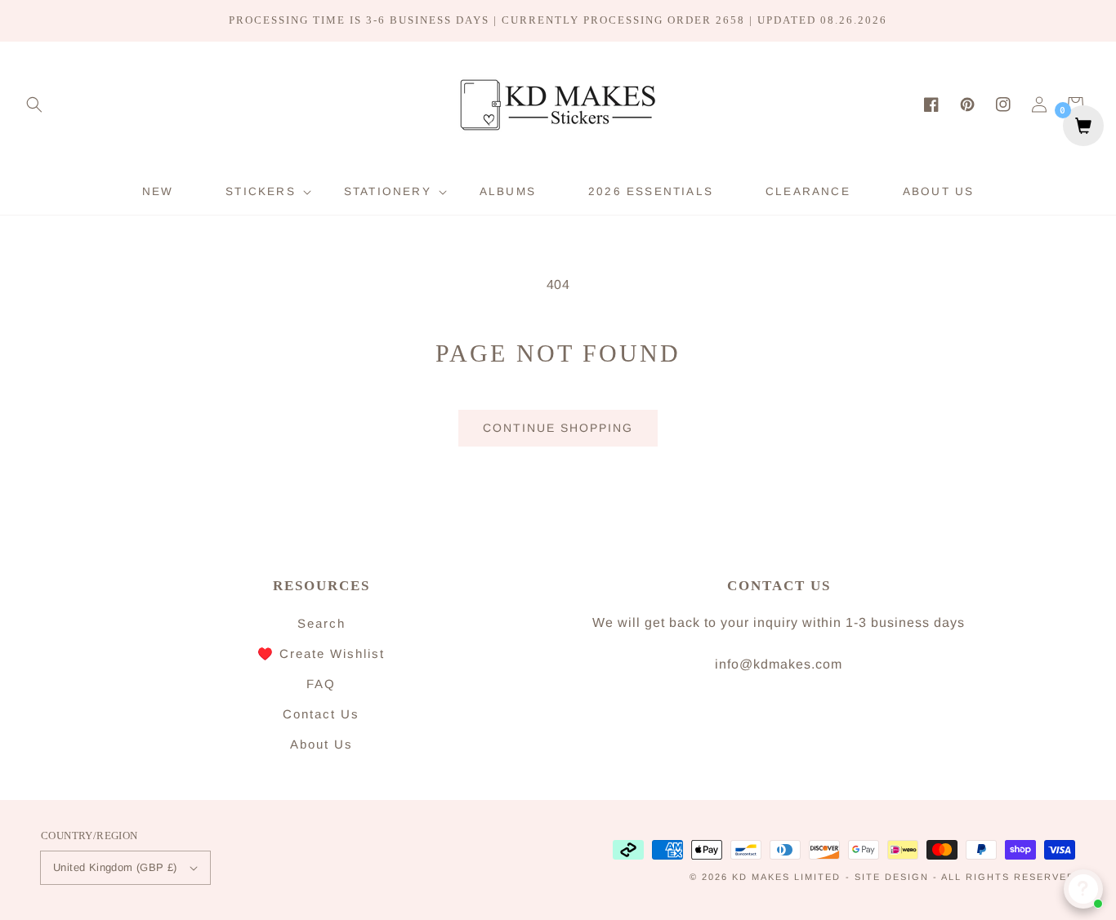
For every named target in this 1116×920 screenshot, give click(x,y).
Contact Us (321, 714)
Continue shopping (558, 427)
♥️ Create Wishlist (321, 653)
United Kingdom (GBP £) (115, 867)
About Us (321, 744)
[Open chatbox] (1083, 889)
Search (321, 623)
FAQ (321, 684)
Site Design (892, 877)
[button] (34, 104)
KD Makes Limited (786, 877)
